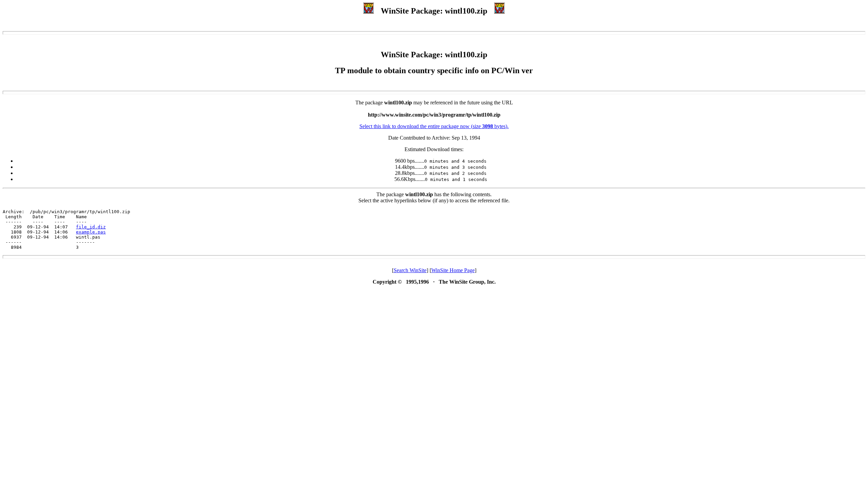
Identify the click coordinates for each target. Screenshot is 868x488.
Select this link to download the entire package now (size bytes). (434, 126)
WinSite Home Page (453, 270)
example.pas (91, 232)
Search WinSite (410, 270)
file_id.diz (91, 226)
